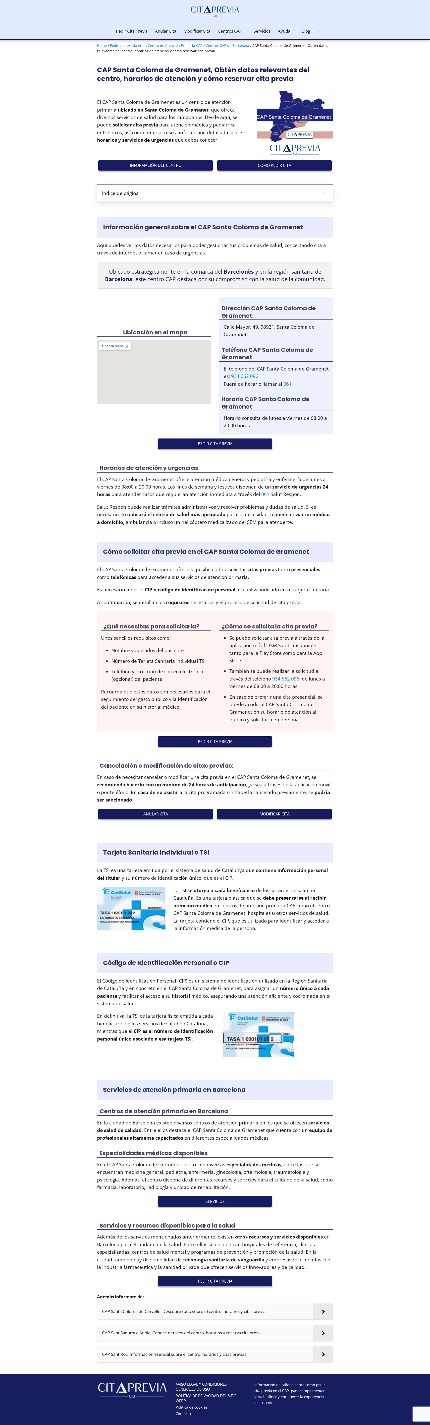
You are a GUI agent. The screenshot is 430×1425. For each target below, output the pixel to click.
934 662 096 (244, 376)
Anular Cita (165, 31)
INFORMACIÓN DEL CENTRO (155, 165)
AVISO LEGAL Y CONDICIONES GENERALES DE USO (201, 1387)
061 (287, 384)
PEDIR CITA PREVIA (215, 443)
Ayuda (284, 31)
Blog (306, 31)
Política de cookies (191, 1407)
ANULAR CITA (155, 814)
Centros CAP (230, 31)
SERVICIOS (215, 1201)
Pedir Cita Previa (132, 31)
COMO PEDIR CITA (274, 165)
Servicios (262, 31)
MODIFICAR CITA (275, 814)
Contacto (183, 1413)
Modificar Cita (197, 31)
